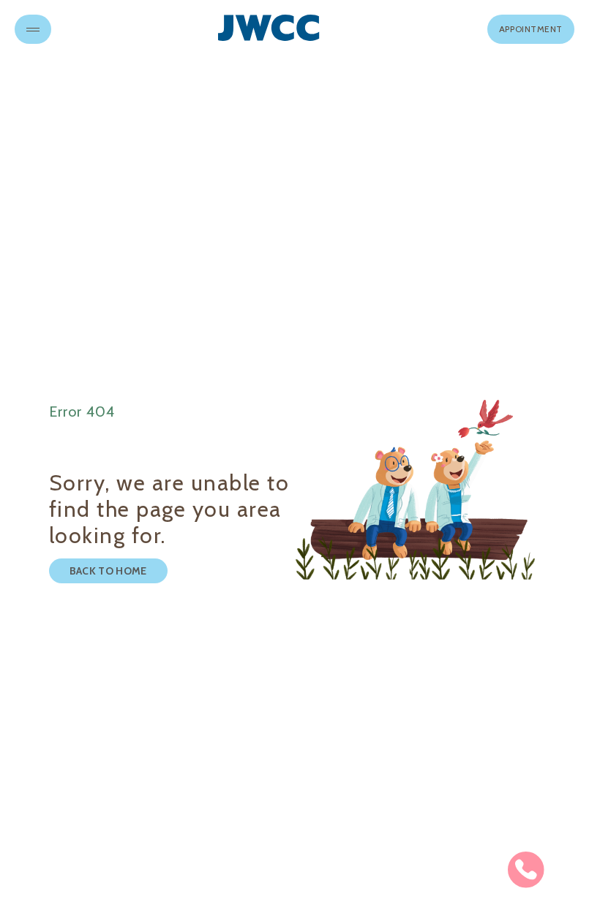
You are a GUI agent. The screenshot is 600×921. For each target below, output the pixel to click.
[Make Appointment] (526, 870)
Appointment (531, 28)
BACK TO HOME (108, 570)
